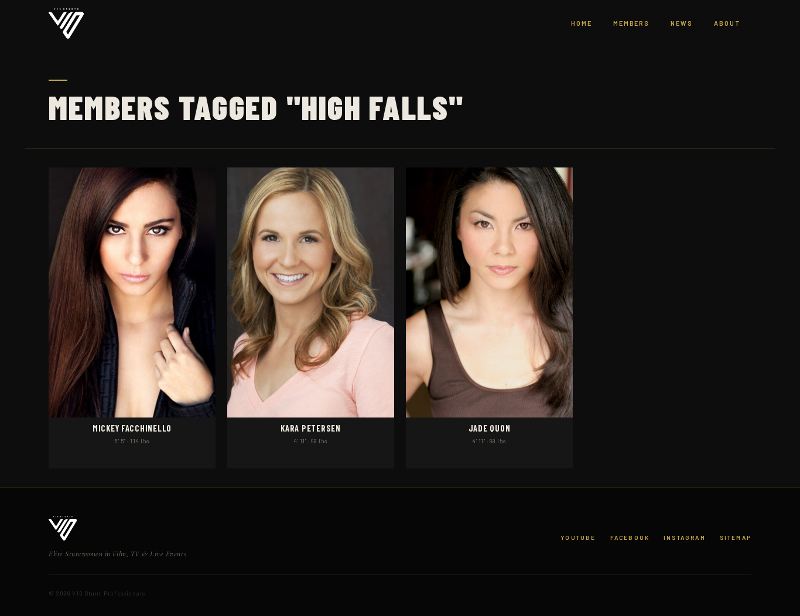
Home (581, 23)
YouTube (578, 537)
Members (631, 23)
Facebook (629, 537)
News (682, 23)
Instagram (685, 537)
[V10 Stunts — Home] (66, 23)
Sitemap (735, 537)
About (727, 23)
